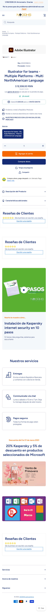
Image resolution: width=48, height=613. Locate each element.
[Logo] (24, 15)
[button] (45, 15)
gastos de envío (13, 92)
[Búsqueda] (4, 22)
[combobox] (24, 22)
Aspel (24, 9)
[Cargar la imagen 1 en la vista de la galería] (5, 57)
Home (4, 31)
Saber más (10, 180)
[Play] (24, 290)
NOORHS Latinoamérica (27, 597)
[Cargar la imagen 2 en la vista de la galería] (13, 57)
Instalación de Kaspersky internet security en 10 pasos (23, 327)
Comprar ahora (24, 162)
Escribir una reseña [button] (24, 221)
